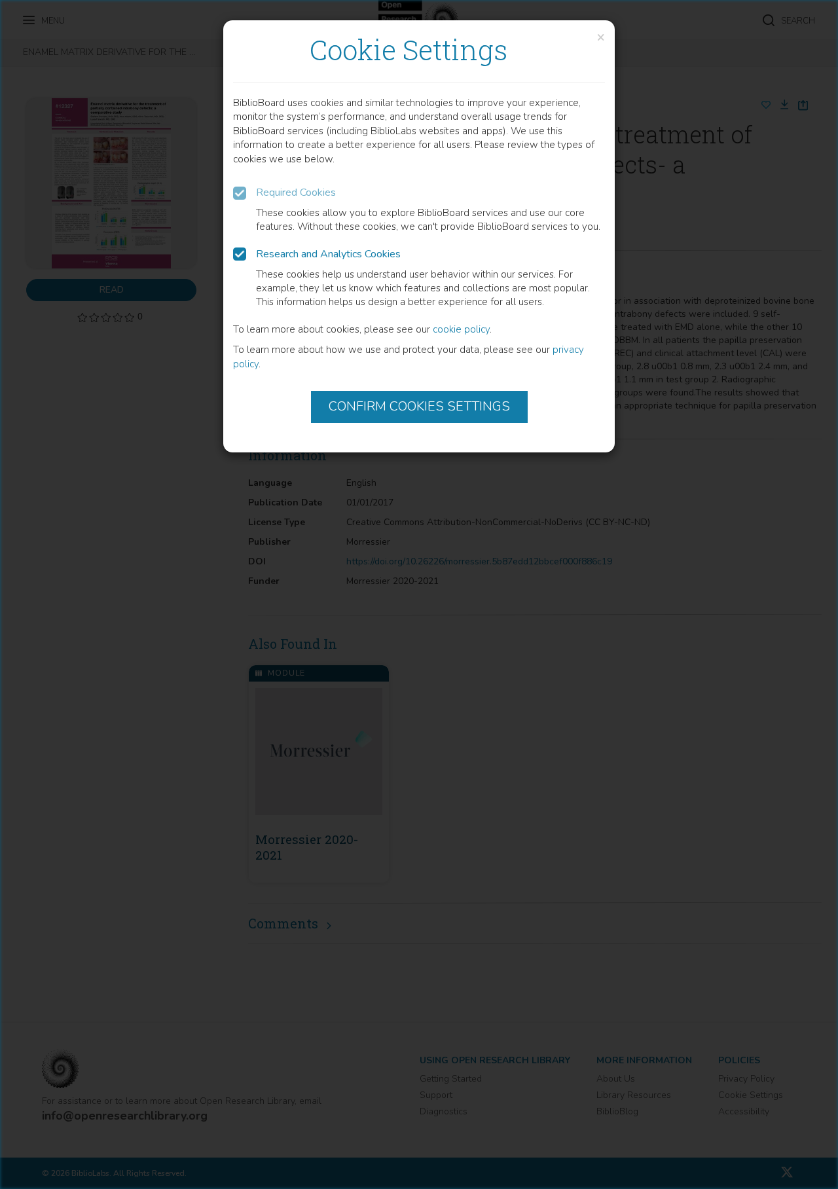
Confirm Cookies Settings (419, 406)
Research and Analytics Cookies (328, 254)
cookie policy (461, 329)
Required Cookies (296, 192)
